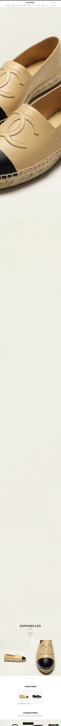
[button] (13, 5)
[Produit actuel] (24, 696)
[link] (55, 2)
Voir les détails (30, 632)
